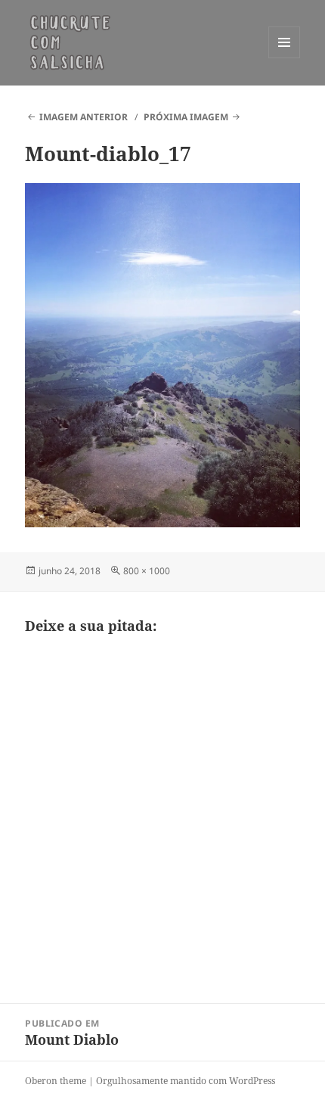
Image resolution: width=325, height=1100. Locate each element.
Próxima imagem (186, 116)
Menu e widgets (284, 57)
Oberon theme (55, 1080)
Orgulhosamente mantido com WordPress (185, 1080)
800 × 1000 (146, 570)
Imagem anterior (83, 116)
